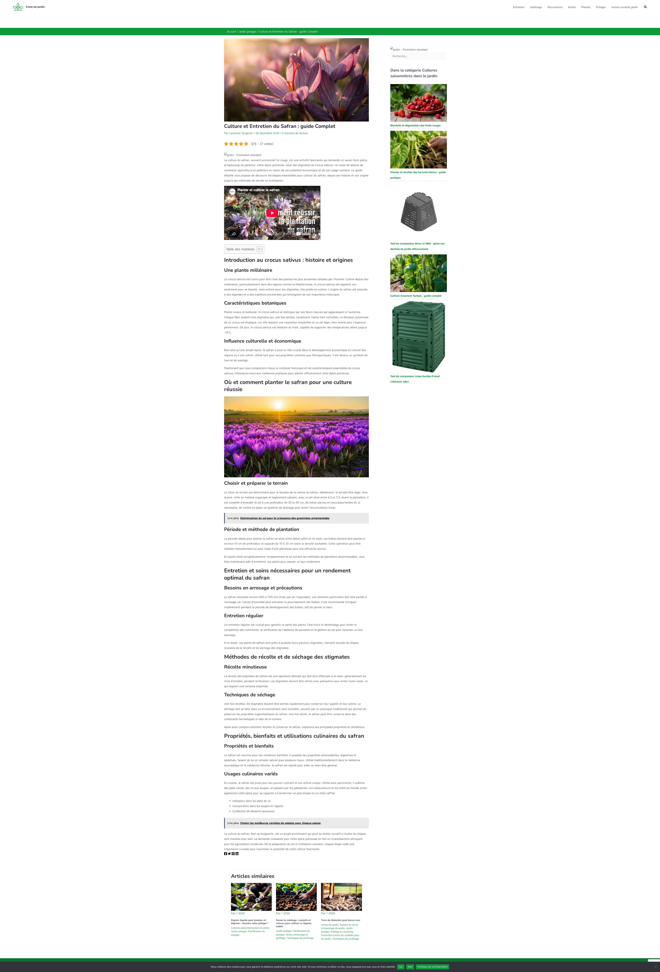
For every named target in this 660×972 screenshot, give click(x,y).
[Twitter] (229, 854)
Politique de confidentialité (432, 966)
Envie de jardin (35, 7)
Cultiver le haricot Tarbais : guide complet (415, 295)
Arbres (572, 7)
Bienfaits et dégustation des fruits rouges (415, 125)
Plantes (586, 7)
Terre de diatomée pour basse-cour (340, 920)
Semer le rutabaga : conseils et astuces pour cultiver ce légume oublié (293, 923)
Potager (601, 7)
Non (410, 966)
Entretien (518, 7)
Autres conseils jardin (625, 7)
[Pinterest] (233, 854)
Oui (401, 966)
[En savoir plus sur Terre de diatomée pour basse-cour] (341, 896)
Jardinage (536, 7)
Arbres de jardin (329, 924)
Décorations (554, 7)
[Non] (655, 967)
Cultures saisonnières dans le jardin (250, 927)
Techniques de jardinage (300, 937)
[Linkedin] (236, 854)
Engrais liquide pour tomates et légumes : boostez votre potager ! (249, 922)
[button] (645, 7)
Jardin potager (239, 931)
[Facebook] (225, 854)
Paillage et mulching (342, 931)
